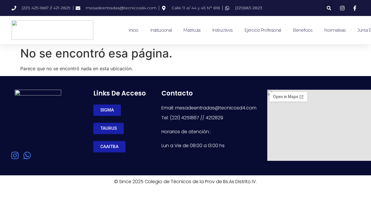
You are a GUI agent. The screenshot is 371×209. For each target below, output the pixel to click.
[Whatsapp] (27, 155)
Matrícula (191, 30)
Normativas (334, 30)
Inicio (133, 30)
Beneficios (302, 30)
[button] (328, 7)
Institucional (161, 30)
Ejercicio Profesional (262, 30)
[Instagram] (15, 155)
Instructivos (222, 30)
